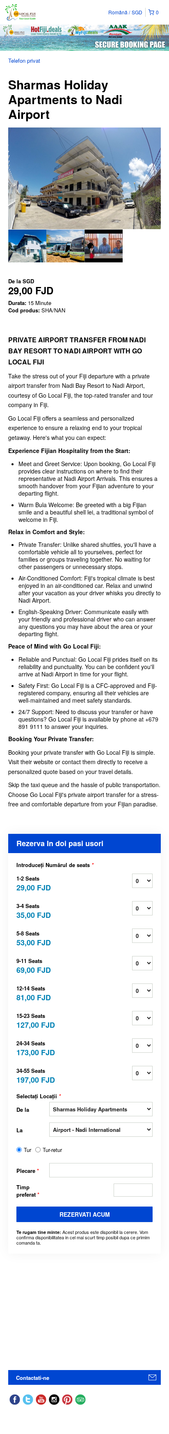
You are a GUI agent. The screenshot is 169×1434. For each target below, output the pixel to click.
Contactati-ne (32, 1378)
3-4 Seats (32, 910)
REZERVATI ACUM (84, 1214)
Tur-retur (52, 1150)
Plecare (27, 1171)
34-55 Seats (32, 1075)
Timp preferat (27, 1191)
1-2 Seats (32, 882)
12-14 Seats (32, 992)
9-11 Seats (32, 965)
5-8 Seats (32, 937)
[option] (27, 246)
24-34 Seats (32, 1047)
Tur (27, 1150)
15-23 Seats (32, 1020)
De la (22, 1109)
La (19, 1130)
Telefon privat (24, 60)
